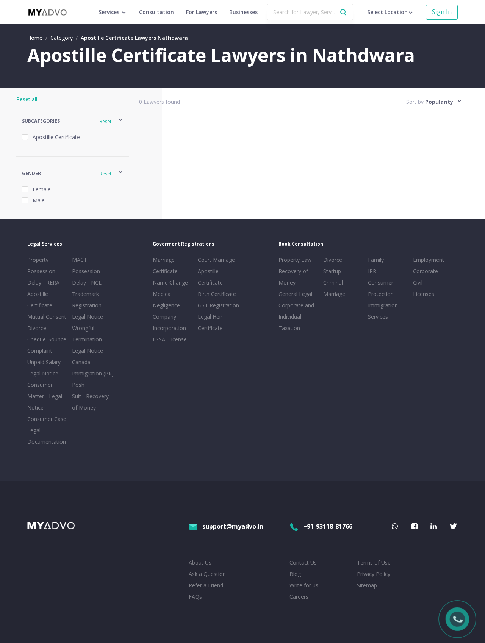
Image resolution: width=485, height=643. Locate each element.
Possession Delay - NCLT (88, 277)
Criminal (333, 282)
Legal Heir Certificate (210, 322)
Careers (298, 596)
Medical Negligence (166, 299)
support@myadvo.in (232, 526)
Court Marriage (216, 259)
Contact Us (303, 562)
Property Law (294, 259)
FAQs (195, 596)
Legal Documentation (46, 436)
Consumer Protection (381, 288)
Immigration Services (383, 311)
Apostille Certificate (39, 299)
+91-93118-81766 (327, 526)
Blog (295, 573)
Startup (332, 271)
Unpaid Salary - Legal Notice (45, 367)
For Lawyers (201, 12)
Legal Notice (87, 316)
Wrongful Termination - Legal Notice (88, 339)
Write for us (303, 585)
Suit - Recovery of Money (90, 402)
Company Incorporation (169, 322)
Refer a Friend (206, 585)
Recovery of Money (293, 277)
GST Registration (218, 305)
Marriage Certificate (165, 265)
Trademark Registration (87, 299)
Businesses (243, 12)
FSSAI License (170, 339)
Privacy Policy (373, 573)
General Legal (295, 293)
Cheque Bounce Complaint (46, 345)
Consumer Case (46, 418)
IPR (372, 271)
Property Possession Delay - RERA (43, 271)
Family (376, 259)
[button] (73, 121)
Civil (417, 282)
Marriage (334, 293)
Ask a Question (207, 573)
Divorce (332, 259)
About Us (200, 562)
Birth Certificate (217, 293)
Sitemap (367, 585)
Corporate (425, 271)
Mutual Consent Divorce (46, 322)
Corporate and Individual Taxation (296, 317)
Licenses (423, 293)
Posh (78, 384)
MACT (79, 259)
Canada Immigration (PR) (93, 367)
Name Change (170, 282)
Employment (428, 259)
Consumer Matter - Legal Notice (44, 396)
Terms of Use (374, 562)
